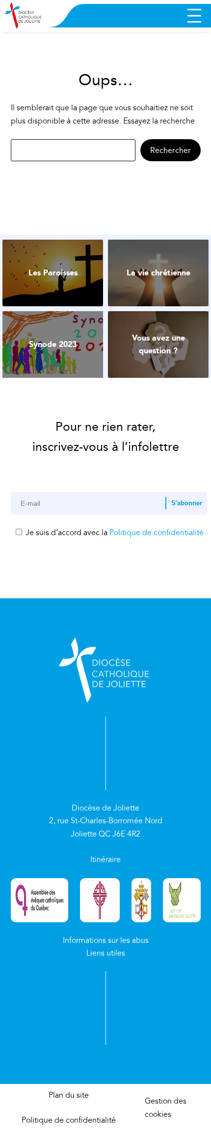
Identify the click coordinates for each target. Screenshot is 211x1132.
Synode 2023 (53, 344)
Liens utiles (105, 953)
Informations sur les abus (106, 940)
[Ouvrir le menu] (194, 15)
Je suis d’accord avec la (114, 533)
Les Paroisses (53, 272)
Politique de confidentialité (156, 533)
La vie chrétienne (158, 272)
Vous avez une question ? (158, 344)
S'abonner (186, 503)
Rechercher (170, 150)
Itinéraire (105, 859)
